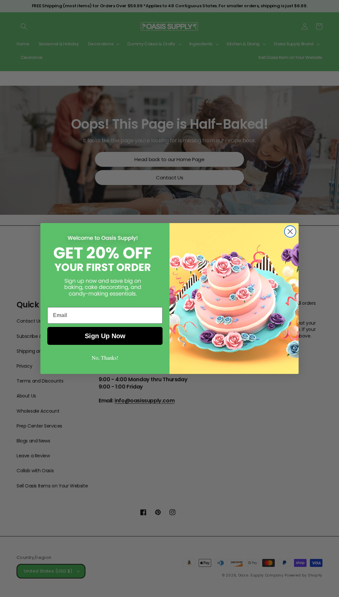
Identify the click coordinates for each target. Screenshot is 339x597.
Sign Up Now (105, 336)
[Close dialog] (290, 231)
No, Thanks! (105, 357)
